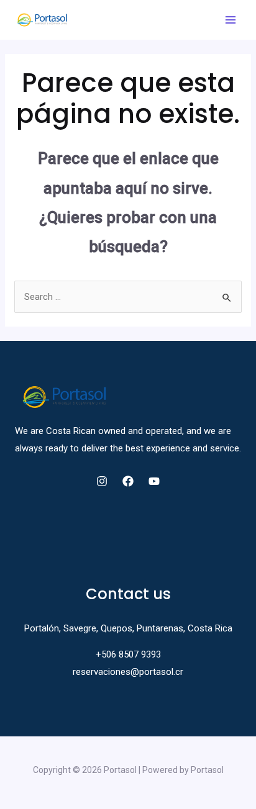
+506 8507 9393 (128, 654)
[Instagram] (101, 481)
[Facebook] (128, 481)
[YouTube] (154, 481)
